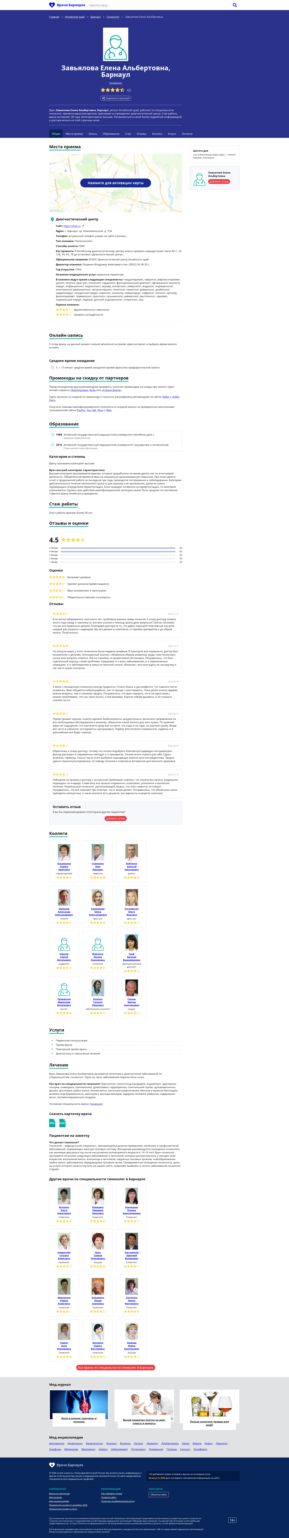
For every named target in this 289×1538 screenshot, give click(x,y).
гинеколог (115, 82)
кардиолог (64, 963)
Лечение (187, 133)
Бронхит (111, 1443)
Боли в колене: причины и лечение (79, 1420)
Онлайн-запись (66, 335)
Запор (185, 1443)
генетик (64, 918)
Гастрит (138, 1443)
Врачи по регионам (59, 1493)
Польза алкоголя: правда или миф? (209, 1423)
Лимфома (55, 1449)
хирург (131, 1008)
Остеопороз (138, 1449)
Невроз (103, 1449)
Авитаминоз (56, 1443)
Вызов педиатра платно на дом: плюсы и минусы (144, 1421)
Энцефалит (200, 1449)
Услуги (172, 133)
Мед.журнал (55, 1497)
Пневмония (156, 1449)
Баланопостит (94, 1443)
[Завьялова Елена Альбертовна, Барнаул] (115, 44)
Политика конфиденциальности (117, 1501)
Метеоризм (71, 1449)
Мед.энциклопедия (59, 1501)
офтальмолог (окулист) (98, 1008)
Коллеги (157, 133)
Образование (111, 133)
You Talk (91, 410)
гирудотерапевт (64, 873)
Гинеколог (96, 1103)
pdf (52, 1123)
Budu (92, 390)
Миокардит (88, 1449)
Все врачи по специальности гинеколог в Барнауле (115, 1367)
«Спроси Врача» (111, 390)
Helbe (165, 396)
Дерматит (152, 1443)
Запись (92, 133)
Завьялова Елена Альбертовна (114, 67)
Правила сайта (108, 1497)
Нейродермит (119, 1449)
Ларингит (222, 1443)
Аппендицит (75, 1443)
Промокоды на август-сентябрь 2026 (68, 1505)
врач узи (97, 918)
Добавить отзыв (115, 818)
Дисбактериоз (170, 1443)
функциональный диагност (131, 965)
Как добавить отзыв (111, 1493)
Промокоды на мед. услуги (63, 1508)
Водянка (125, 1443)
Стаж (128, 133)
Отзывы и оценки (68, 523)
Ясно (100, 410)
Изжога (197, 1443)
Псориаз (172, 1449)
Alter (109, 410)
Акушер (98, 1262)
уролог (131, 873)
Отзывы (142, 133)
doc (62, 1123)
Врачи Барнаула (71, 5)
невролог (98, 873)
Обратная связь (159, 1494)
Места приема (74, 133)
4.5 (129, 90)
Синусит (185, 1449)
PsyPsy (81, 410)
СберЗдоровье (79, 390)
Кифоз (208, 1443)
